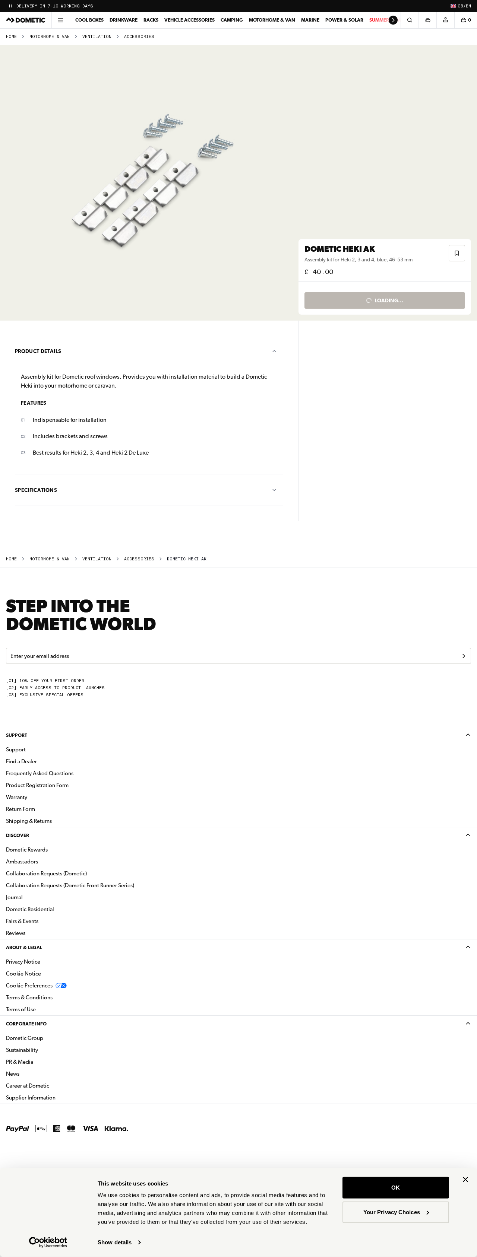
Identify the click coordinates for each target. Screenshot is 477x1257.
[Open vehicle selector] (427, 20)
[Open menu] (60, 20)
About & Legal (24, 947)
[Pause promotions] (10, 5)
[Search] (409, 20)
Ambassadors (22, 861)
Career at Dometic (51, 1085)
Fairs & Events (22, 921)
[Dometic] (25, 20)
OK (395, 1187)
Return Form (20, 809)
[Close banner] (465, 1179)
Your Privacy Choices (391, 1212)
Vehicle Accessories (189, 20)
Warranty (16, 797)
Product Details (38, 351)
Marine (310, 20)
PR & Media (43, 1061)
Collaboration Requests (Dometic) (46, 873)
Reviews (15, 933)
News (36, 1073)
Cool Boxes (89, 20)
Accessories (139, 37)
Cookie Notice (23, 973)
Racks (150, 20)
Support (16, 735)
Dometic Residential (53, 909)
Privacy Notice (23, 961)
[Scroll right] (393, 20)
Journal (14, 897)
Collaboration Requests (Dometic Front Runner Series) (70, 885)
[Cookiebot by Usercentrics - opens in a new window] (48, 1242)
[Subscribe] (463, 656)
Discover (17, 835)
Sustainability (22, 1050)
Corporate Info (26, 1024)
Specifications (36, 490)
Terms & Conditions (29, 997)
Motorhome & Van (272, 20)
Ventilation (96, 37)
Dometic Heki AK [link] (186, 559)
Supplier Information (31, 1097)
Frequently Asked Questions (39, 773)
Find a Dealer (21, 761)
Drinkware (124, 20)
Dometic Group (48, 1037)
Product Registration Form (37, 785)
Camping (232, 20)
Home (11, 37)
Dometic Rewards (27, 849)
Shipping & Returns (29, 821)
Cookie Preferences (29, 985)
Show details (115, 1242)
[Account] (445, 20)
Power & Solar (344, 20)
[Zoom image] (152, 183)
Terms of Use (21, 1009)
